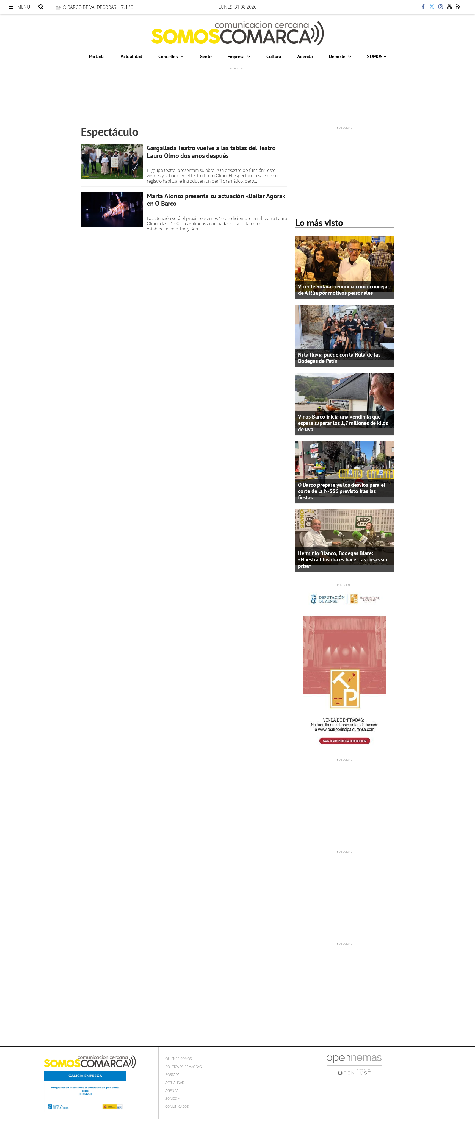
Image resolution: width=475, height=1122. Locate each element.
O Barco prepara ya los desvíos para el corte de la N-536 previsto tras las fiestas (341, 491)
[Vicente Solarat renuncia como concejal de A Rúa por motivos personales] (344, 264)
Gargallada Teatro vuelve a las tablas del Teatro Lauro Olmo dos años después (211, 152)
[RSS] (458, 6)
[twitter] (431, 6)
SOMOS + (376, 56)
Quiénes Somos (178, 1058)
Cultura (273, 56)
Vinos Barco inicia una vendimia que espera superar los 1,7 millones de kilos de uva (343, 423)
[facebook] (423, 6)
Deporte (338, 56)
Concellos (168, 56)
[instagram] (440, 6)
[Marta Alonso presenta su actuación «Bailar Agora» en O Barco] (112, 209)
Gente (205, 56)
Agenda (305, 56)
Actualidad (131, 56)
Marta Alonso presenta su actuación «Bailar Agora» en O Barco (216, 200)
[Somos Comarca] (237, 33)
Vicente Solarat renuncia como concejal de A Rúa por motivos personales (343, 289)
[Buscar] (41, 6)
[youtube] (449, 6)
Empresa (236, 56)
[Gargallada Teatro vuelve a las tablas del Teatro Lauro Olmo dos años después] (112, 161)
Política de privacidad (183, 1066)
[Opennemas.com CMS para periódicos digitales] (354, 1064)
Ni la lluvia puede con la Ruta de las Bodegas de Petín (339, 357)
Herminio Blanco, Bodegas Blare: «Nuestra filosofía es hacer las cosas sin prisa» (342, 559)
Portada (96, 56)
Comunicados (177, 1106)
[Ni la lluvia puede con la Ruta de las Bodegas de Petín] (344, 332)
